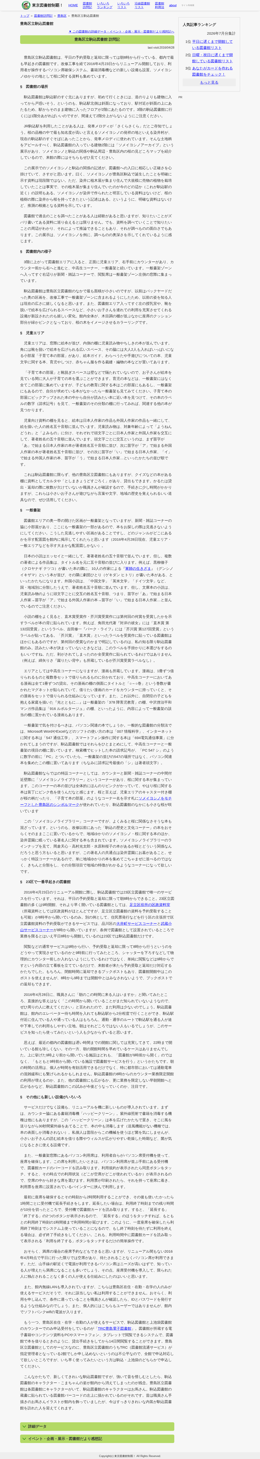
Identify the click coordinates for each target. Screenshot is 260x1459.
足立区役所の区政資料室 (149, 905)
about (173, 5)
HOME (73, 5)
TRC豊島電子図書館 (114, 1328)
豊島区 (62, 15)
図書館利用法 (159, 5)
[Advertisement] (209, 109)
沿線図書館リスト (142, 5)
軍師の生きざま (138, 569)
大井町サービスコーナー (136, 924)
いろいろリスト (123, 5)
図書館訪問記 (87, 5)
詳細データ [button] (37, 1426)
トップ (24, 15)
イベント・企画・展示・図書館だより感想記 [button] (65, 1439)
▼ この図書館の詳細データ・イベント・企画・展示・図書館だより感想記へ (121, 31)
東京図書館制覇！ (47, 5)
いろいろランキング (104, 5)
